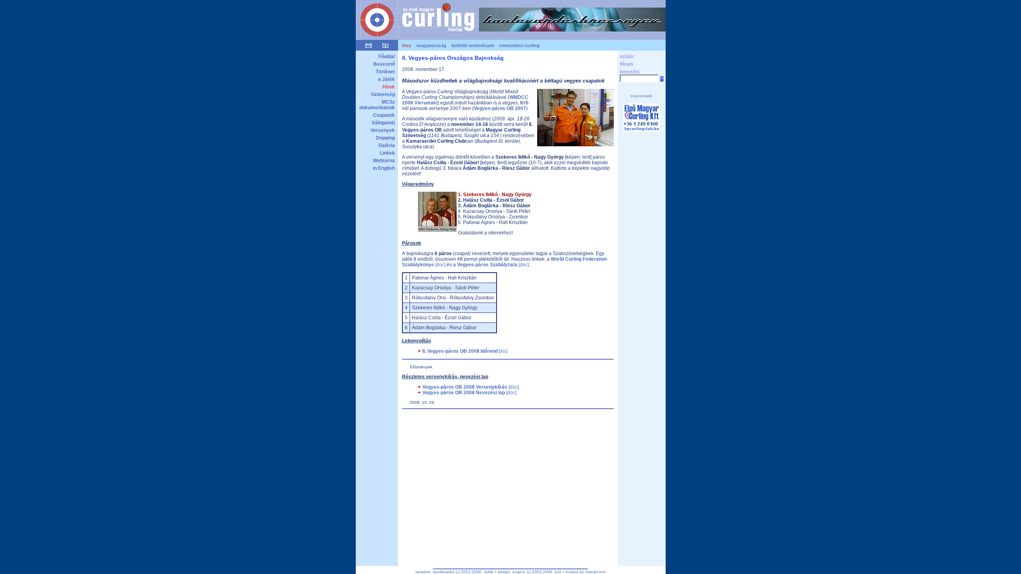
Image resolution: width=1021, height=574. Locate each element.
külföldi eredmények (472, 45)
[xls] (464, 351)
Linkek (387, 153)
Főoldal (386, 56)
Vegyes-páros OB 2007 (500, 108)
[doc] (493, 264)
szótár (627, 56)
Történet (385, 72)
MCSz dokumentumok (377, 104)
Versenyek (383, 130)
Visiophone (595, 572)
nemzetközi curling (519, 45)
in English (384, 168)
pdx (558, 572)
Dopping (385, 138)
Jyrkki (489, 572)
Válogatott (383, 123)
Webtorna (384, 160)
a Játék (386, 79)
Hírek (388, 87)
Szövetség (383, 94)
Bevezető (384, 64)
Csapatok (384, 115)
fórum (626, 64)
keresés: (630, 72)
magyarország (431, 45)
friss (406, 45)
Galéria (386, 145)
